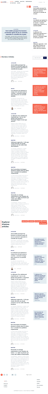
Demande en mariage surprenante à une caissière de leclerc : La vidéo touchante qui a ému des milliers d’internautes (20, 197)
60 (12, 374)
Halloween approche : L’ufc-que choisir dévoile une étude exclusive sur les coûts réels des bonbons (40, 46)
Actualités (16, 29)
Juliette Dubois (17, 136)
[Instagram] (40, 2)
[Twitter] (41, 2)
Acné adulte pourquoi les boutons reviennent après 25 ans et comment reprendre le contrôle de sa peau (16, 32)
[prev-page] (27, 7)
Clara (15, 108)
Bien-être (35, 42)
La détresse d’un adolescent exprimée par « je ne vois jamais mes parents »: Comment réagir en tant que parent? (40, 34)
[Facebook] (39, 2)
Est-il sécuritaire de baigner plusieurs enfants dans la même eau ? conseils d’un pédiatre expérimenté (20, 171)
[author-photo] (12, 81)
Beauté (34, 18)
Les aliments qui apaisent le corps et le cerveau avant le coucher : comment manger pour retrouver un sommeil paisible (40, 23)
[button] (44, 2)
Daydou (15, 81)
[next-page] (30, 7)
